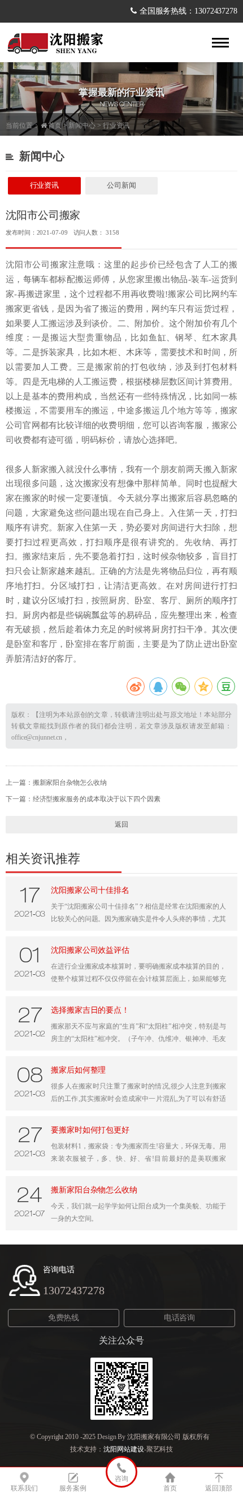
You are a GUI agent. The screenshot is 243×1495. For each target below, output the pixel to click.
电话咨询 (180, 1317)
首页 (55, 125)
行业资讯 (116, 125)
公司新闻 (121, 185)
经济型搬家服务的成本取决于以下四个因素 (96, 799)
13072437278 (74, 1290)
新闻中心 (82, 125)
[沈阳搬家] (56, 42)
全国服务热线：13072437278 (188, 11)
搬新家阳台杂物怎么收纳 (70, 783)
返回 (121, 824)
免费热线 (64, 1317)
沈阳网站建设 (123, 1449)
